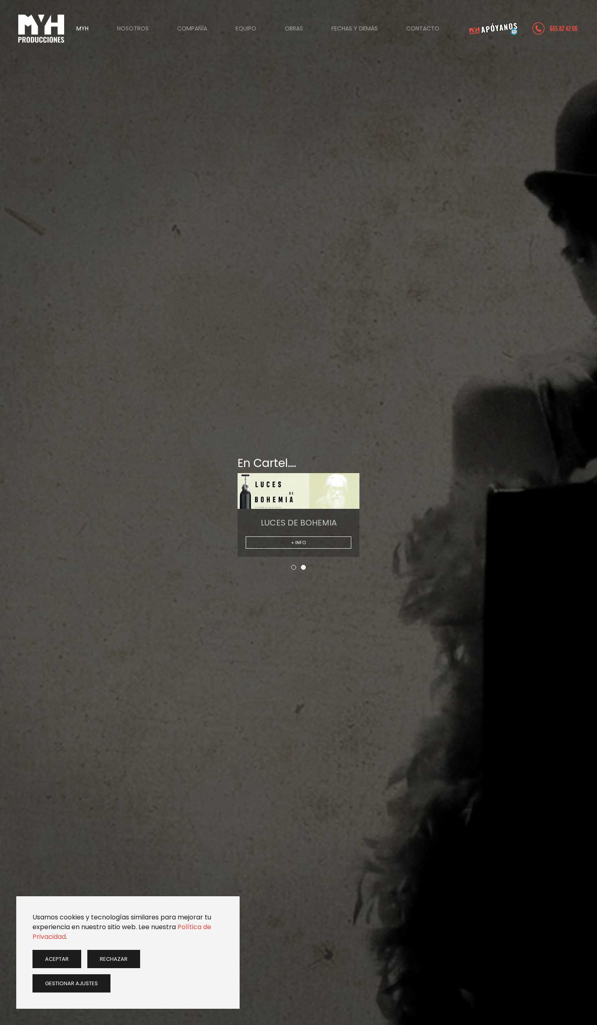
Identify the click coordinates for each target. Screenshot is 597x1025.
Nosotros (133, 28)
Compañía (192, 28)
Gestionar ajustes (71, 983)
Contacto (422, 28)
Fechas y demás (354, 28)
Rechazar (114, 959)
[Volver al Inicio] (41, 28)
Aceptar (57, 959)
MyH (82, 28)
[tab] (293, 567)
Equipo (246, 28)
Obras (294, 28)
